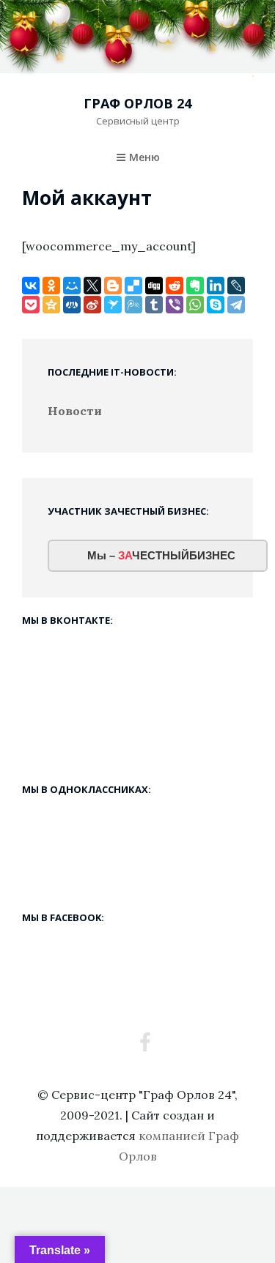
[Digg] (154, 285)
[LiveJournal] (236, 285)
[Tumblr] (154, 304)
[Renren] (72, 304)
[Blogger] (113, 285)
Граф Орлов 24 (137, 103)
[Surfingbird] (113, 304)
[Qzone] (51, 304)
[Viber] (174, 304)
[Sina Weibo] (92, 304)
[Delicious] (133, 285)
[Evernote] (195, 285)
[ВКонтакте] (31, 285)
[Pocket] (31, 304)
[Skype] (215, 304)
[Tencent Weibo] (133, 304)
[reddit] (174, 285)
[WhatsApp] (195, 304)
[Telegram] (236, 304)
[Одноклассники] (51, 285)
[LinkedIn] (215, 285)
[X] (92, 285)
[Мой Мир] (72, 285)
